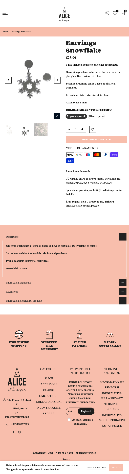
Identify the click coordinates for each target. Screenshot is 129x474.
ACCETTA (116, 467)
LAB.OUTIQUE (48, 395)
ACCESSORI (49, 384)
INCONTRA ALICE (49, 407)
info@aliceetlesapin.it (17, 416)
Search (66, 459)
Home (5, 31)
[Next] (57, 80)
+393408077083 (20, 424)
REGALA (49, 413)
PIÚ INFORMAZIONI (96, 467)
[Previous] (8, 80)
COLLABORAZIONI (48, 401)
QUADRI (48, 390)
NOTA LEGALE (112, 425)
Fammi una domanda (78, 171)
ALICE (48, 378)
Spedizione (87, 64)
